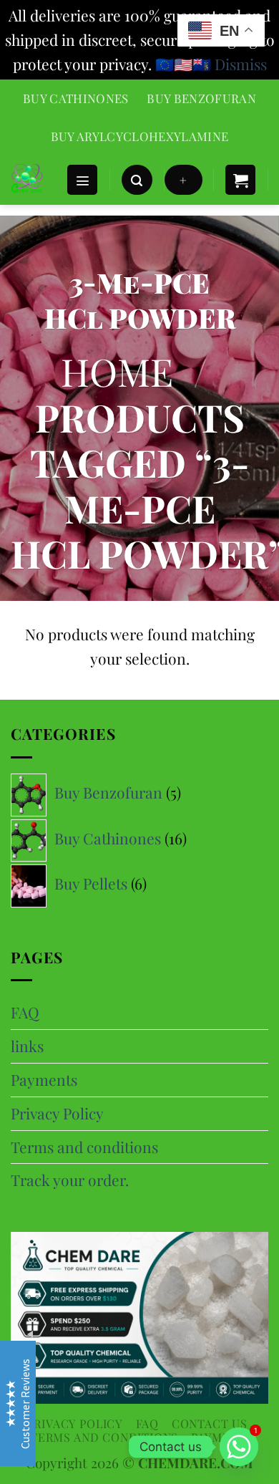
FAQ (25, 1012)
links (27, 1046)
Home (117, 371)
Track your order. (70, 1180)
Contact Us (210, 1423)
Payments (44, 1079)
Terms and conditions (84, 1147)
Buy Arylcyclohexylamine (140, 136)
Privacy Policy (57, 1113)
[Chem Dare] (33, 180)
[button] (82, 180)
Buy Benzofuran (201, 98)
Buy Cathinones (76, 98)
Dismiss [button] (241, 64)
